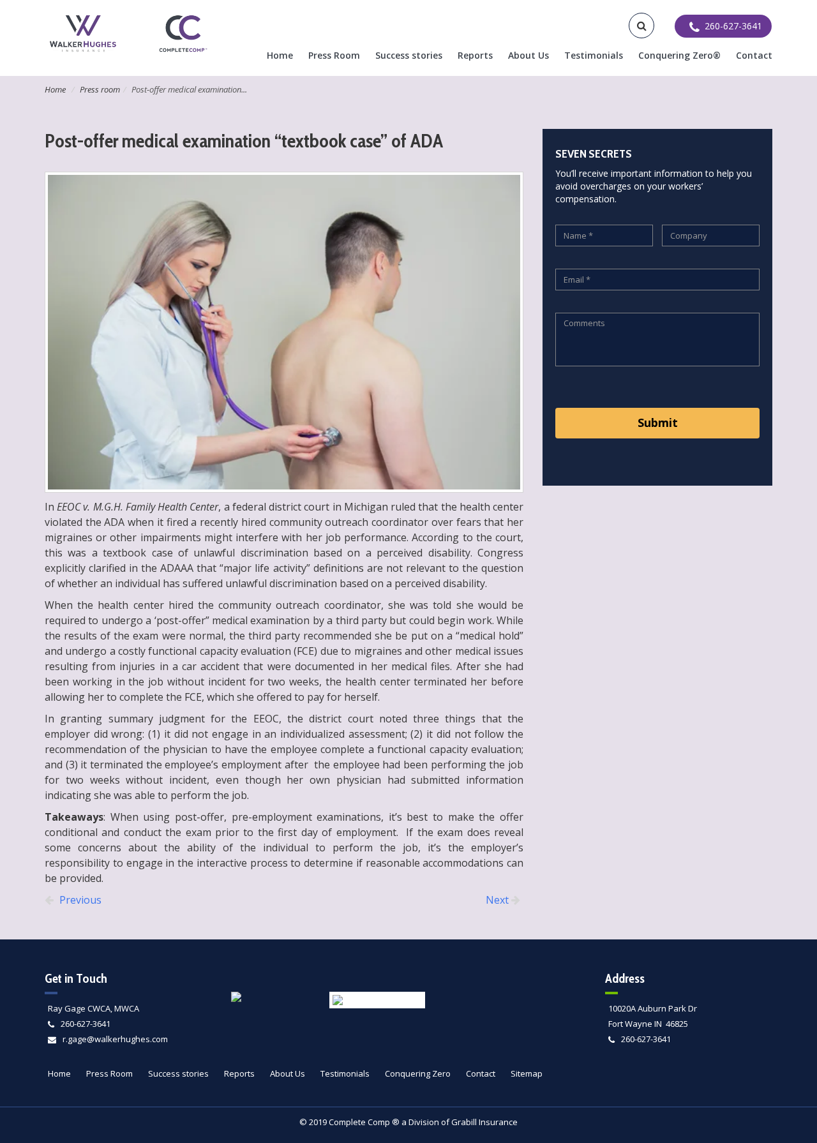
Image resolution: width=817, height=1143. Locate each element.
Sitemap (527, 1073)
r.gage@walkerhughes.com (115, 1039)
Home (280, 55)
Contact (754, 55)
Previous (79, 900)
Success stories (408, 55)
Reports (475, 55)
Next (498, 900)
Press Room (334, 55)
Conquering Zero (418, 1073)
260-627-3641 (85, 1023)
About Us (528, 55)
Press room (100, 89)
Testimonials (593, 55)
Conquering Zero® (679, 55)
